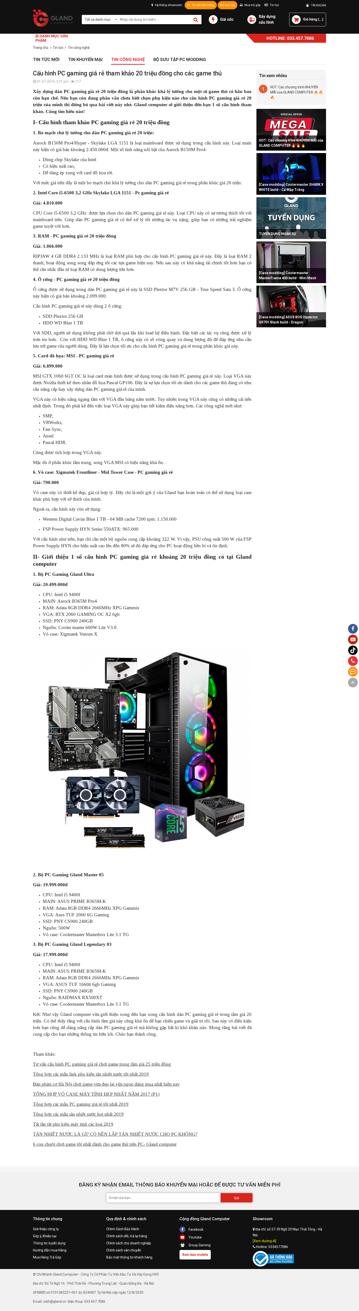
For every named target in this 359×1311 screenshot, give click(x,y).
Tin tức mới (46, 59)
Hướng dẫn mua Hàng (49, 1250)
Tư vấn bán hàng (202, 5)
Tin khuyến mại (85, 59)
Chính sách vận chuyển (123, 1250)
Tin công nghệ (128, 59)
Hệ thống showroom (168, 5)
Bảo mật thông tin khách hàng (129, 1257)
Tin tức (274, 5)
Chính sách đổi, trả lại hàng (126, 1236)
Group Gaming (199, 1245)
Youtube (195, 1237)
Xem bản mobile (195, 1255)
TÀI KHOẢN (317, 5)
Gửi (236, 1198)
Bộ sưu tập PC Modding (179, 59)
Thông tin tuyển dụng (49, 1243)
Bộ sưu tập (227, 5)
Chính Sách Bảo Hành (122, 1229)
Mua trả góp (252, 5)
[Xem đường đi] (264, 1241)
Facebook (195, 1229)
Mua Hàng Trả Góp (47, 1257)
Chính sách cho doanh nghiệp (128, 1243)
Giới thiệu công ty (46, 1229)
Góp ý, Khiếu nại (44, 1236)
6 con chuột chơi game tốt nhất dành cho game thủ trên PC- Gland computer (105, 1144)
